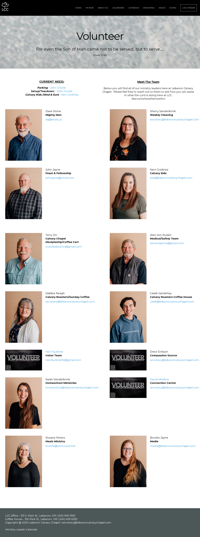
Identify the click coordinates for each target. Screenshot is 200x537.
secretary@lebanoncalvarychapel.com (174, 119)
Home (78, 8)
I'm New (89, 8)
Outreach (134, 8)
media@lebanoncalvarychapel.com (172, 446)
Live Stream (188, 8)
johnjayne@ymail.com (59, 177)
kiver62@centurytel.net (60, 446)
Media (162, 8)
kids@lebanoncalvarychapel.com (171, 177)
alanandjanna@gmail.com (167, 243)
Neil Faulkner (54, 351)
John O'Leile (64, 91)
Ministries (149, 8)
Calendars (118, 8)
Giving (172, 8)
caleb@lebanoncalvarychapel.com (172, 301)
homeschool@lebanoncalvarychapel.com (72, 387)
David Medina (159, 379)
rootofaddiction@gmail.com (63, 246)
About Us (103, 8)
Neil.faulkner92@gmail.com (63, 360)
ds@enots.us (53, 119)
